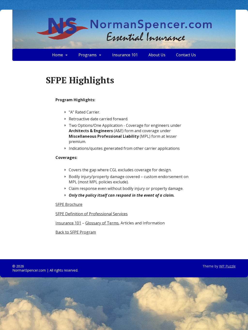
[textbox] (130, 129)
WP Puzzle (227, 266)
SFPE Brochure (68, 204)
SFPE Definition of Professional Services (91, 213)
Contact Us (186, 54)
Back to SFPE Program (75, 232)
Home (57, 54)
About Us (156, 54)
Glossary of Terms (102, 223)
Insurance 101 (125, 54)
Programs (87, 54)
